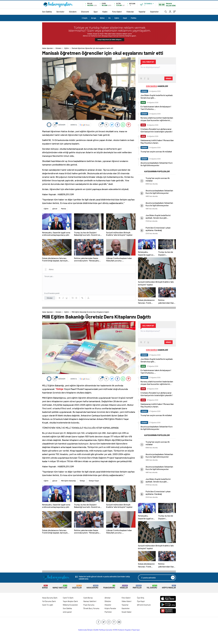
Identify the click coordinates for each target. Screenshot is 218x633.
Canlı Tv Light (47, 605)
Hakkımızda (82, 630)
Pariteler (137, 587)
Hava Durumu (92, 587)
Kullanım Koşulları (124, 630)
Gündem (72, 11)
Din (109, 18)
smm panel (67, 612)
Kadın (104, 11)
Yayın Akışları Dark (70, 601)
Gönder (50, 298)
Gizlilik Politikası (99, 630)
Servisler (60, 11)
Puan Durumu (109, 587)
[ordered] (72, 297)
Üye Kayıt (141, 601)
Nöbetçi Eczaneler (70, 605)
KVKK (115, 630)
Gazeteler (154, 11)
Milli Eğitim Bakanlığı (68, 481)
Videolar (130, 11)
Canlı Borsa (88, 598)
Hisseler (124, 587)
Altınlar (108, 598)
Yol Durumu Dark (49, 601)
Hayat (125, 18)
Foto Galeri (117, 11)
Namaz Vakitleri (60, 587)
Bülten (102, 18)
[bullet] (76, 297)
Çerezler (109, 630)
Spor (96, 11)
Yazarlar (142, 11)
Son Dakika (47, 11)
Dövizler (108, 601)
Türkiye (82, 481)
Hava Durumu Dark (49, 598)
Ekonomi (85, 11)
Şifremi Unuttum (144, 605)
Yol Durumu (152, 587)
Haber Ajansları (47, 48)
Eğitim (116, 18)
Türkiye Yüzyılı (94, 481)
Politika (133, 18)
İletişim (90, 630)
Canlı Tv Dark (68, 598)
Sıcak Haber (127, 612)
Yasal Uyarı (136, 630)
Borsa (45, 587)
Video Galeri (126, 601)
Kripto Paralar (169, 587)
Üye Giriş (140, 598)
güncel (54, 209)
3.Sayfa (84, 18)
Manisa (63, 209)
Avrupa (93, 18)
